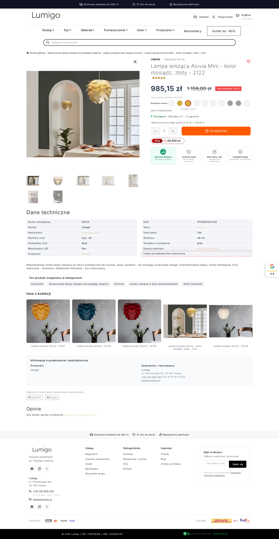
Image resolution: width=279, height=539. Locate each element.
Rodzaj (47, 30)
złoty (97, 232)
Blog (163, 459)
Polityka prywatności (97, 459)
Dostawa (128, 454)
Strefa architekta (171, 464)
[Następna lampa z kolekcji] (250, 324)
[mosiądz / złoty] (179, 103)
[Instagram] (39, 469)
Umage (155, 59)
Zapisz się (237, 464)
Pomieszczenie (114, 30)
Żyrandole (37, 284)
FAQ (125, 464)
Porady (165, 454)
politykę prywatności (214, 475)
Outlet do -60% (224, 31)
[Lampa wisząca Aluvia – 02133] (204, 103)
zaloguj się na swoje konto (80, 414)
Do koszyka (218, 131)
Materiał (86, 30)
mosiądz (87, 232)
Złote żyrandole (192, 284)
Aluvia (201, 227)
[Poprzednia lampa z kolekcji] (28, 324)
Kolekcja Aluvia (175, 59)
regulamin (236, 472)
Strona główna (38, 53)
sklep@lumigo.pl (150, 380)
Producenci (164, 30)
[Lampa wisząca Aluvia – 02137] (196, 103)
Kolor (140, 30)
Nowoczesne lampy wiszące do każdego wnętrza (74, 53)
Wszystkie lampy (95, 473)
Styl (66, 30)
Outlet (88, 464)
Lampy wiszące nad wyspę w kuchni (122, 53)
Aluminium (212, 248)
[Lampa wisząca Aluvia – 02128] (246, 103)
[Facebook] (32, 469)
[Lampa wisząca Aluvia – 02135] (221, 103)
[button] (135, 62)
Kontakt (127, 468)
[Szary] (230, 103)
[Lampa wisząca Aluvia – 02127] (171, 103)
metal (200, 248)
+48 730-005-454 (151, 377)
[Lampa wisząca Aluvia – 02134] (213, 103)
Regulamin (91, 454)
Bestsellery (193, 31)
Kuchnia (119, 284)
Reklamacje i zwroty (135, 459)
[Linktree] (47, 469)
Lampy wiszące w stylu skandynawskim (154, 284)
